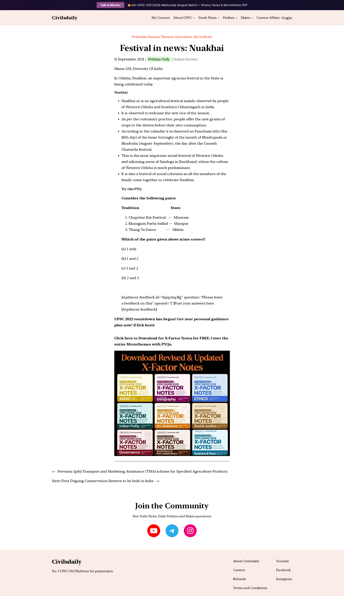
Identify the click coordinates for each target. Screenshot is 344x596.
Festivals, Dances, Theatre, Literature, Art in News (172, 37)
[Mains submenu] (252, 18)
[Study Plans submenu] (218, 18)
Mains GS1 (123, 69)
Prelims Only (159, 59)
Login (287, 18)
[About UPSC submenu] (194, 18)
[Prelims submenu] (236, 18)
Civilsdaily (64, 17)
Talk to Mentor (110, 5)
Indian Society (186, 59)
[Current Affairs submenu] (282, 18)
